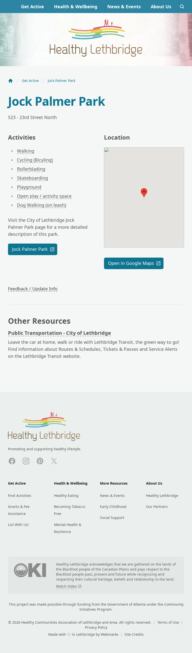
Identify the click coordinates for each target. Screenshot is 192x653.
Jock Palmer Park (30, 249)
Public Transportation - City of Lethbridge (59, 333)
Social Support (112, 517)
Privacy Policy (96, 627)
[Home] (10, 80)
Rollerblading (31, 169)
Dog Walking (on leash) (41, 205)
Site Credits (134, 634)
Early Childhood (113, 506)
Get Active (32, 7)
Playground (29, 187)
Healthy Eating (66, 495)
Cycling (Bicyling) (35, 160)
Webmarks (110, 634)
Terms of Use (168, 622)
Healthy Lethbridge (162, 495)
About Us (161, 7)
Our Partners (157, 506)
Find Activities (19, 495)
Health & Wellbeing (75, 7)
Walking (25, 151)
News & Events (124, 7)
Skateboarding (32, 178)
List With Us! (18, 524)
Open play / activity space (44, 196)
